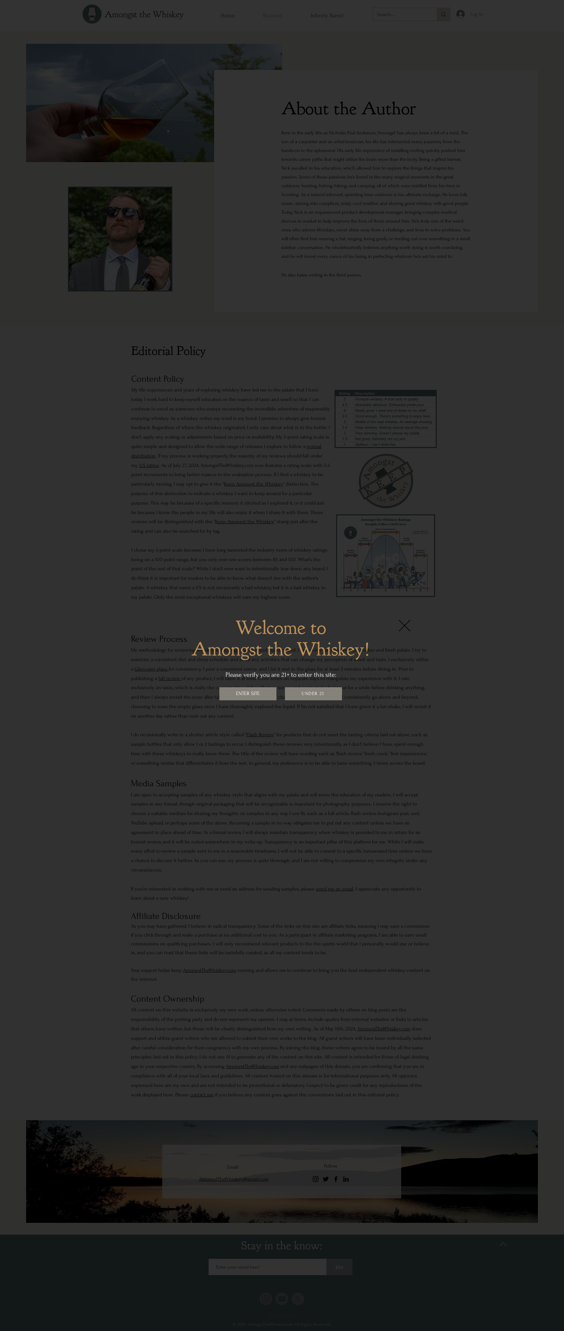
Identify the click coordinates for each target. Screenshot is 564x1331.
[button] (404, 625)
